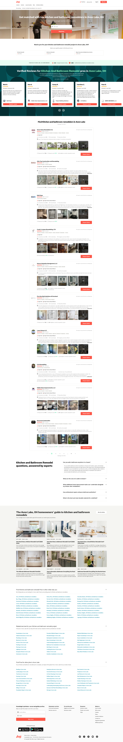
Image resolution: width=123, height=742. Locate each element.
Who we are (97, 710)
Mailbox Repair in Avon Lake (53, 676)
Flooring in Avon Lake (21, 647)
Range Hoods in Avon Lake (83, 644)
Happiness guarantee (100, 720)
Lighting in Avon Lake (21, 649)
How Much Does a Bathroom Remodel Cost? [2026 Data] (61, 542)
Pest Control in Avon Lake (83, 669)
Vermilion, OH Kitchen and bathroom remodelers (88, 606)
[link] (4, 101)
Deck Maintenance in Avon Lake (84, 676)
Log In (96, 2)
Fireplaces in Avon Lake (82, 671)
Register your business (69, 708)
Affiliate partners (99, 722)
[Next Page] (75, 453)
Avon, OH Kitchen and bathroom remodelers (26, 596)
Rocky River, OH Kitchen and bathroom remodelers (58, 596)
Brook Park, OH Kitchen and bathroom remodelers (58, 608)
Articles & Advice (39, 5)
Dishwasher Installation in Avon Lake (86, 647)
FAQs (81, 712)
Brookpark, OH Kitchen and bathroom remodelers (58, 610)
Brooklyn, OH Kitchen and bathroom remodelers (88, 599)
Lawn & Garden (28, 5)
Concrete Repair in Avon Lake (53, 683)
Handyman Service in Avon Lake (54, 669)
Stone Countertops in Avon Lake (54, 640)
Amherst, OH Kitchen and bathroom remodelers (88, 610)
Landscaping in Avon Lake (22, 671)
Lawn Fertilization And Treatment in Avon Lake (88, 683)
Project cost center (84, 710)
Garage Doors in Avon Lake (22, 683)
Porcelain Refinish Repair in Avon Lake (56, 633)
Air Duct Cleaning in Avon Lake (54, 674)
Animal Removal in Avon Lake (84, 690)
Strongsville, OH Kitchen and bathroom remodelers (89, 601)
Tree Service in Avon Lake (22, 674)
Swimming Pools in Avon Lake (54, 678)
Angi (79, 569)
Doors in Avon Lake (81, 687)
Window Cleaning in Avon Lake (84, 681)
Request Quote (86, 154)
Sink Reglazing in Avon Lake (83, 640)
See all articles (101, 512)
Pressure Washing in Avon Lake (23, 681)
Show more (89, 173)
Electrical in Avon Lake (21, 640)
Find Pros (61, 31)
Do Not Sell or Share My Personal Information (42, 737)
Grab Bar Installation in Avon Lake (55, 654)
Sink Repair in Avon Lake (52, 647)
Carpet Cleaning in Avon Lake (84, 678)
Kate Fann (18, 539)
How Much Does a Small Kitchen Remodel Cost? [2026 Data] (91, 542)
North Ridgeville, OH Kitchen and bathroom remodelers (29, 617)
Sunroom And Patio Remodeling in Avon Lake (57, 687)
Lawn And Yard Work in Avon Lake (24, 678)
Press (96, 714)
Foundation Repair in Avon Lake (23, 690)
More (34, 5)
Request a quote (13, 104)
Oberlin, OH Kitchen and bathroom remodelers (88, 615)
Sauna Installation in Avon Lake (84, 638)
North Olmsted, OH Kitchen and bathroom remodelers (28, 612)
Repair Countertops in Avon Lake (85, 635)
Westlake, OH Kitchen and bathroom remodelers (27, 610)
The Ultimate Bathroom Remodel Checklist (28, 571)
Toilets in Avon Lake (51, 651)
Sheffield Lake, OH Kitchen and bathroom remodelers (28, 608)
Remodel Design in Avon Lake (53, 635)
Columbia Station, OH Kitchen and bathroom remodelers (90, 596)
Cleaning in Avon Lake (21, 685)
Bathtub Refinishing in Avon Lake (85, 633)
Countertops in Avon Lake (22, 633)
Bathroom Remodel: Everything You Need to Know (92, 571)
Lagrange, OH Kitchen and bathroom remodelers (88, 617)
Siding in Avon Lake (20, 687)
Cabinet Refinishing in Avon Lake (54, 681)
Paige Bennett (50, 569)
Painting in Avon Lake (21, 644)
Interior (18, 5)
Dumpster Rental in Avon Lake (23, 651)
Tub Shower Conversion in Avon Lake (85, 649)
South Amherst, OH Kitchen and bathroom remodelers (89, 608)
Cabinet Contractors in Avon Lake (24, 635)
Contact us (97, 718)
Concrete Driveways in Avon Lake (54, 671)
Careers (97, 712)
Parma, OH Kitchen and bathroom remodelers (57, 612)
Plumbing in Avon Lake (21, 638)
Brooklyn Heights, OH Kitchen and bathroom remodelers (90, 612)
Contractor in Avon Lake (21, 654)
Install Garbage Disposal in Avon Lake (55, 642)
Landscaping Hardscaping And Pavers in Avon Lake (58, 685)
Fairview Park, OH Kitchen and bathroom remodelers (59, 599)
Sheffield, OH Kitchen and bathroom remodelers (27, 606)
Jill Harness (19, 569)
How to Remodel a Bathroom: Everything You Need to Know (61, 572)
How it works (98, 708)
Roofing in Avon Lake (21, 669)
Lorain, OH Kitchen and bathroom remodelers (26, 603)
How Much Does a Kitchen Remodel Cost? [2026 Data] (29, 542)
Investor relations (99, 716)
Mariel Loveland (51, 539)
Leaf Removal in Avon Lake (83, 674)
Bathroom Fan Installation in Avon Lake (56, 644)
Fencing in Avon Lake (21, 676)
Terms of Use (27, 735)
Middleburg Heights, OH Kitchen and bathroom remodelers (60, 617)
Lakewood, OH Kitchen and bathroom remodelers (58, 603)
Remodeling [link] (18, 8)
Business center (67, 710)
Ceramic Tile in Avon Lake (22, 642)
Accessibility (28, 737)
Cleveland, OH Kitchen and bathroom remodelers (27, 601)
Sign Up (104, 2)
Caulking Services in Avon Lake (54, 649)
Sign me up (30, 719)
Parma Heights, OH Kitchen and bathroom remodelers (59, 615)
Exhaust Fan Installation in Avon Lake (86, 642)
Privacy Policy (33, 735)
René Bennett (81, 539)
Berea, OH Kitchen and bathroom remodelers (57, 606)
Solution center (83, 708)
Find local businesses (54, 708)
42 (71, 453)
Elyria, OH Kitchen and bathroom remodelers (26, 615)
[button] (42, 146)
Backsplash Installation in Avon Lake (55, 638)
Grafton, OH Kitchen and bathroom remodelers (88, 603)
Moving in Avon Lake (51, 690)
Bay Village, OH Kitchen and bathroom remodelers (27, 599)
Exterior (22, 5)
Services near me (52, 710)
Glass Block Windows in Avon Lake (85, 651)
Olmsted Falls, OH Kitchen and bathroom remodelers (59, 601)
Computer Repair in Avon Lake (84, 685)
